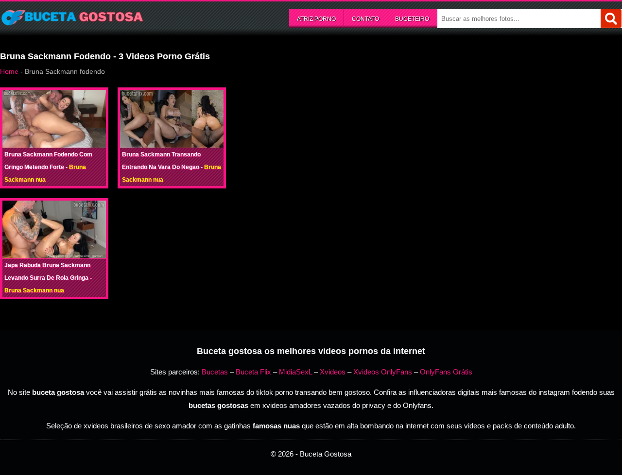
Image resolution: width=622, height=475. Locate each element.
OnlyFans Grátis (446, 372)
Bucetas (215, 372)
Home (9, 71)
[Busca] (611, 18)
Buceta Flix (253, 372)
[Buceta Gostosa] (73, 17)
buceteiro (412, 19)
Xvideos (333, 372)
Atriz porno (316, 19)
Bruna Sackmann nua (34, 290)
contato (365, 19)
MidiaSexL (295, 372)
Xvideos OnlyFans (382, 372)
